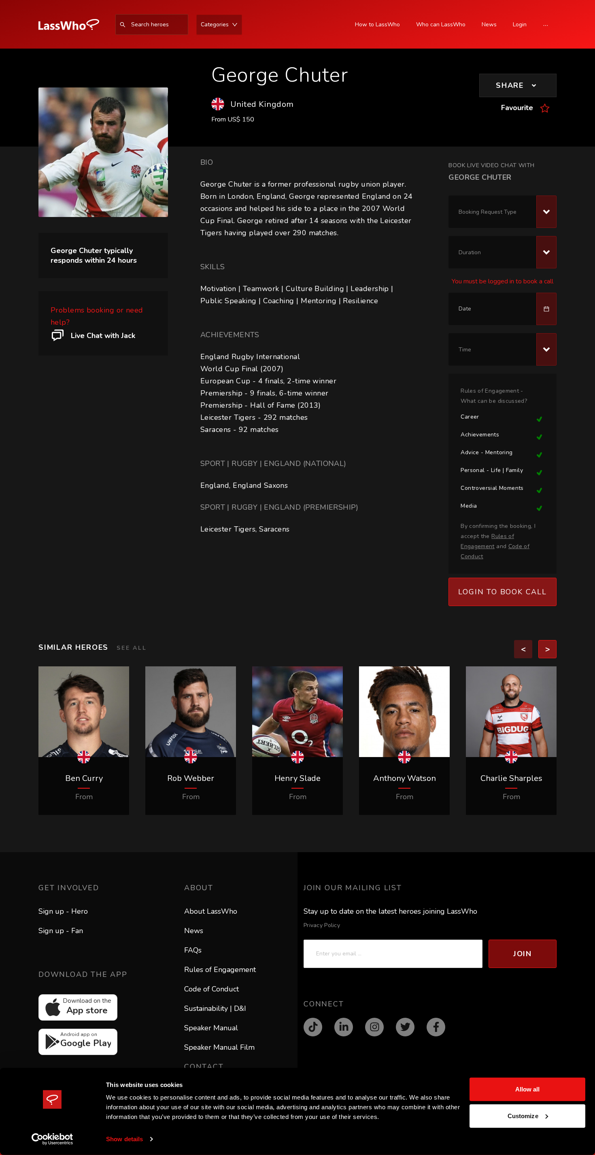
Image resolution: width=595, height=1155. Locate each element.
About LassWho (210, 911)
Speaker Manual (211, 1028)
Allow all (527, 1089)
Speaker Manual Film (219, 1047)
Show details (124, 1139)
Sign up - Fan (60, 931)
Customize (523, 1115)
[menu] (168, 24)
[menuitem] (72, 24)
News (193, 931)
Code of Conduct (211, 989)
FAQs (193, 950)
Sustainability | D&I (215, 1008)
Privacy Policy (322, 925)
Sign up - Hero (63, 911)
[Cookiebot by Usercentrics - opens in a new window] (52, 1139)
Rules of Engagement (220, 969)
